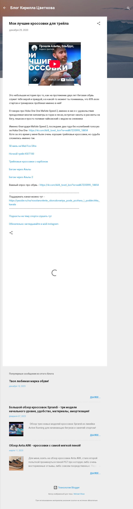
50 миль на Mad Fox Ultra (22, 146)
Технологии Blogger (68, 487)
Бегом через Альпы (20, 169)
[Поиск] (128, 9)
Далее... (95, 397)
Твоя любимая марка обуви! (29, 381)
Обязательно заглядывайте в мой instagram (33, 224)
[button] (99, 23)
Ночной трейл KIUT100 (22, 153)
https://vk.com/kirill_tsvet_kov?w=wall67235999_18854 (58, 130)
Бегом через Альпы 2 (21, 177)
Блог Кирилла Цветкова (32, 8)
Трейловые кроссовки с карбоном (28, 161)
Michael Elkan (79, 494)
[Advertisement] (120, 65)
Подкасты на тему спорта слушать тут (30, 216)
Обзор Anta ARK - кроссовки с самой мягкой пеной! (45, 445)
